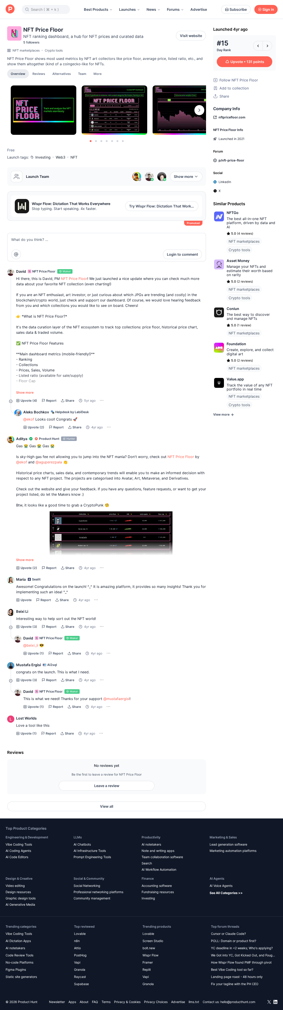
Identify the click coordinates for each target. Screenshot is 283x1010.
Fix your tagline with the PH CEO (234, 984)
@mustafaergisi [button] (116, 698)
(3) (29, 626)
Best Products (96, 9)
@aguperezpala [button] (49, 462)
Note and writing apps (158, 851)
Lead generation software (228, 844)
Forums (173, 9)
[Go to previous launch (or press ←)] (257, 45)
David (21, 271)
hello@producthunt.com (237, 1002)
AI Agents (217, 878)
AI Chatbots (82, 844)
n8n (77, 941)
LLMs (78, 837)
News (151, 9)
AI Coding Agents (18, 851)
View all (106, 806)
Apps (72, 1002)
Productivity (151, 837)
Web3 (60, 157)
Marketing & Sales (223, 837)
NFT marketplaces (26, 50)
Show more (183, 176)
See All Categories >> (226, 893)
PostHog (80, 955)
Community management (92, 898)
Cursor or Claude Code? (228, 934)
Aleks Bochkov (36, 412)
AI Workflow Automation (159, 869)
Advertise (198, 9)
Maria (21, 579)
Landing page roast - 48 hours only (237, 977)
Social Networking (87, 886)
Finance (148, 878)
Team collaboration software (162, 857)
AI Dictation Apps (18, 941)
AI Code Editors (17, 857)
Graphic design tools (21, 898)
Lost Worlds (26, 718)
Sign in (268, 9)
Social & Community (89, 878)
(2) (36, 427)
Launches (127, 9)
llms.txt (194, 1002)
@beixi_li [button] (30, 645)
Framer (148, 962)
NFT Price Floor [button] (74, 278)
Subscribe (238, 9)
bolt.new (149, 948)
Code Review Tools (19, 955)
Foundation (236, 344)
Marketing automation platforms (233, 851)
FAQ (95, 1002)
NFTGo (232, 212)
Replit (147, 969)
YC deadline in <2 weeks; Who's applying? (242, 948)
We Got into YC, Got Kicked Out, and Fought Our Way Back (243, 955)
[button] (97, 73)
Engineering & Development (27, 837)
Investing (43, 157)
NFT (73, 157)
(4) (29, 400)
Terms (106, 1002)
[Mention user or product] (16, 254)
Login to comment (182, 254)
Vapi (77, 962)
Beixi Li (22, 611)
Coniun (233, 308)
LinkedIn (225, 182)
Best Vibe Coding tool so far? (232, 969)
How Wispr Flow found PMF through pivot (241, 962)
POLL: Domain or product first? (233, 941)
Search (147, 863)
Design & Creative (19, 878)
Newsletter (57, 1002)
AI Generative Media (20, 904)
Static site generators (21, 977)
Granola (79, 969)
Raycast (80, 977)
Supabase (81, 984)
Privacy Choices (156, 1002)
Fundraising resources (158, 892)
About (84, 1002)
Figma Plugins (16, 969)
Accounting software (157, 886)
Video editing (15, 886)
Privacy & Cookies (127, 1002)
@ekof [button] (28, 419)
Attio (77, 948)
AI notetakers (151, 844)
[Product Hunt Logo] (10, 9)
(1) (36, 653)
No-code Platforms (19, 962)
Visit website (191, 35)
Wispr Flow (150, 955)
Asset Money (238, 260)
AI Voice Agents (221, 886)
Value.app (235, 379)
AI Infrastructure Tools (90, 851)
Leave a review (106, 785)
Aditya (21, 438)
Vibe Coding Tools (19, 844)
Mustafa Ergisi (28, 665)
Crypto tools (54, 50)
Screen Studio (153, 941)
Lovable (80, 934)
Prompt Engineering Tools (92, 857)
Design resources (18, 892)
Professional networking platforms (98, 892)
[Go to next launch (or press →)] (267, 45)
